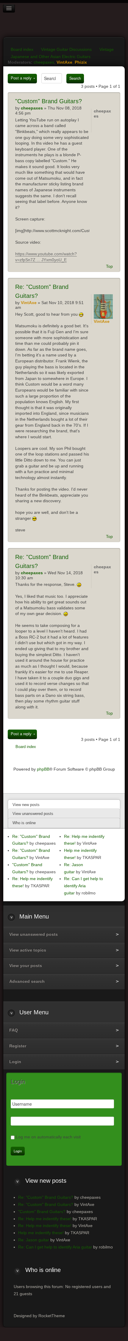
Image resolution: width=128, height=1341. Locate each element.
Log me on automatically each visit (48, 1137)
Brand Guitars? (48, 101)
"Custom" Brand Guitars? (41, 1211)
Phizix (81, 62)
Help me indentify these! (41, 1232)
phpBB (43, 769)
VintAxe (64, 62)
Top (109, 266)
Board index (22, 49)
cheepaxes (44, 62)
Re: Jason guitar (33, 1239)
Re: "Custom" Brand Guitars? (45, 1197)
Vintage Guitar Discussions (66, 49)
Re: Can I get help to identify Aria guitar (83, 885)
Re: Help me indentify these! (44, 1218)
